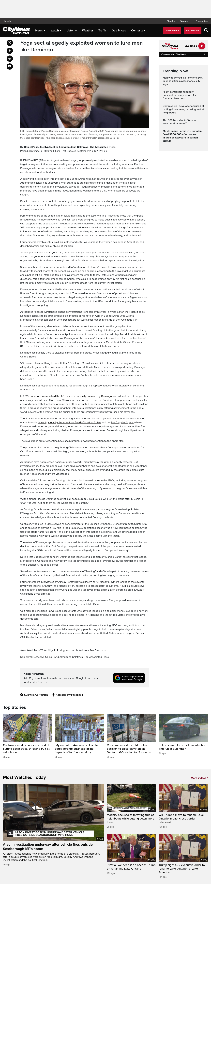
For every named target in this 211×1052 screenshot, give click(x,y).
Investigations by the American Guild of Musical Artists (69, 422)
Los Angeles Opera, (122, 422)
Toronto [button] (7, 21)
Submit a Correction (36, 695)
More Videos (198, 778)
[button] (171, 21)
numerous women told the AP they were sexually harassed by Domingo (71, 396)
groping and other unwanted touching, (78, 404)
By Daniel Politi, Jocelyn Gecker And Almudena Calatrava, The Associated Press (68, 147)
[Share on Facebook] (10, 51)
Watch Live (172, 30)
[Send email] (10, 66)
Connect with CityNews (173, 54)
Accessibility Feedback (69, 695)
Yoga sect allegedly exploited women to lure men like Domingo (81, 46)
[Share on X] (10, 43)
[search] (206, 30)
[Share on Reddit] (10, 58)
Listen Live (192, 30)
